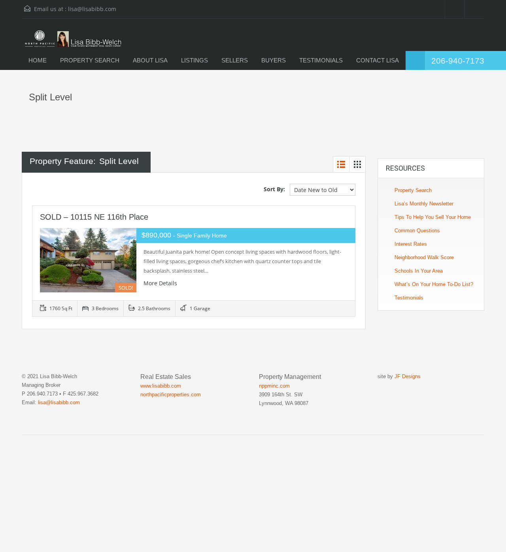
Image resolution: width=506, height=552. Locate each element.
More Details (161, 283)
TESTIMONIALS (321, 60)
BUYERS (273, 60)
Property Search (413, 190)
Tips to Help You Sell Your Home (433, 217)
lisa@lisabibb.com (92, 9)
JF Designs (408, 376)
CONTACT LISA (377, 60)
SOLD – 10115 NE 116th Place (94, 217)
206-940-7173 (457, 60)
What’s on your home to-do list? (434, 284)
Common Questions (417, 231)
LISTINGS (194, 60)
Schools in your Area (419, 271)
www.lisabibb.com (160, 386)
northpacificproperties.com (170, 395)
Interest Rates (411, 244)
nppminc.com (274, 386)
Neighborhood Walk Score (424, 257)
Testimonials (409, 298)
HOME (37, 60)
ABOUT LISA (150, 60)
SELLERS (234, 60)
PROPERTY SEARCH (89, 60)
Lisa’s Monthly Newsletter (424, 204)
